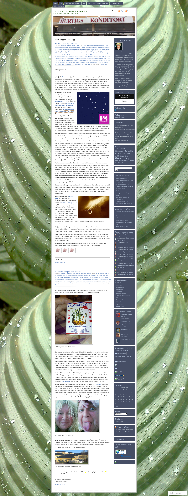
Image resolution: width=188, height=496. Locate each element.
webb (83, 64)
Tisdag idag (124, 339)
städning (100, 281)
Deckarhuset (119, 289)
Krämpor (78, 273)
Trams (131, 160)
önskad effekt (68, 47)
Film (123, 154)
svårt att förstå (59, 62)
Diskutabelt (63, 45)
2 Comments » (103, 64)
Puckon (89, 273)
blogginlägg (88, 47)
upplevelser (105, 62)
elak (80, 49)
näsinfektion (95, 279)
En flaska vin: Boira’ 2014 (122, 184)
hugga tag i (102, 51)
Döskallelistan (59, 6)
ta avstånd (69, 283)
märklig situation (97, 54)
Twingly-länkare (124, 427)
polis (100, 56)
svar (109, 60)
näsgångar (88, 279)
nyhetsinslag (80, 56)
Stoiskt (126, 160)
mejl (67, 56)
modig (70, 56)
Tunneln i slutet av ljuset (122, 201)
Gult (71, 273)
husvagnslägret (94, 277)
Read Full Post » (60, 262)
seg (68, 281)
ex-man (97, 49)
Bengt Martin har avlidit (122, 220)
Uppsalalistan (119, 304)
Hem (55, 3)
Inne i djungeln (119, 199)
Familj (68, 45)
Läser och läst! (116, 3)
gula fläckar (74, 277)
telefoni (87, 62)
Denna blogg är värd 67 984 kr (123, 356)
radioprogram (78, 58)
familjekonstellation (71, 51)
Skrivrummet (119, 299)
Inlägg (121, 11)
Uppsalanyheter (120, 306)
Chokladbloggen (120, 287)
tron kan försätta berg (84, 283)
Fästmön (64, 77)
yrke (86, 64)
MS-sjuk (74, 56)
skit (80, 60)
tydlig (100, 62)
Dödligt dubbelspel (120, 191)
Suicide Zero (119, 302)
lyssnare (83, 54)
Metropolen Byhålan (100, 3)
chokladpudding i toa (71, 275)
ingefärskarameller (103, 277)
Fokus (88, 51)
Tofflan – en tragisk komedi (70, 10)
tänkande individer (80, 62)
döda (85, 275)
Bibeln (106, 273)
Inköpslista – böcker (72, 3)
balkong (102, 273)
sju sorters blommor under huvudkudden (82, 281)
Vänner (120, 163)
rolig (105, 58)
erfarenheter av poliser (88, 49)
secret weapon (63, 281)
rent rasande (90, 58)
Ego (89, 3)
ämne (56, 47)
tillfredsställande (94, 62)
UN (84, 3)
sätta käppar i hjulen (60, 60)
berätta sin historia (80, 47)
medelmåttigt (58, 56)
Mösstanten (125, 318)
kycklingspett (70, 279)
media (63, 56)
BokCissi (124, 336)
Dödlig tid (123, 329)
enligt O (130, 329)
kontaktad (83, 53)
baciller (97, 273)
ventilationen (96, 283)
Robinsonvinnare (98, 58)
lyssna (78, 54)
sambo (108, 58)
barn (73, 47)
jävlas (56, 53)
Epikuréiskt (63, 273)
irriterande (108, 51)
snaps (95, 281)
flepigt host (102, 275)
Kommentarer (131, 11)
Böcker (122, 149)
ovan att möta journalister (91, 56)
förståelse (83, 51)
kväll (100, 53)
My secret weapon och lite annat (69, 271)
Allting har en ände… (121, 178)
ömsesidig (61, 47)
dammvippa (80, 275)
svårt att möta (66, 62)
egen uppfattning (74, 49)
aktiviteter (89, 45)
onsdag (100, 279)
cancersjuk (58, 49)
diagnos (67, 49)
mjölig (83, 279)
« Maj (116, 406)
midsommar (78, 279)
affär (85, 45)
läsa (103, 53)
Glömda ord (119, 291)
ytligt (89, 64)
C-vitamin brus (61, 275)
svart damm (63, 283)
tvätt (92, 283)
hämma (96, 51)
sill (70, 281)
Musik (127, 156)
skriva (83, 60)
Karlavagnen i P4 (63, 53)
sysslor (73, 62)
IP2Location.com (126, 456)
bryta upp (94, 47)
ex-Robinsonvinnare (104, 49)
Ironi (74, 273)
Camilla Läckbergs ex (103, 47)
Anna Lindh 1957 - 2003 (122, 226)
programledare (62, 58)
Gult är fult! (80, 277)
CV (61, 3)
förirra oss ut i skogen (93, 275)
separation (69, 60)
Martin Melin (89, 54)
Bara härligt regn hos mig (122, 197)
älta (107, 45)
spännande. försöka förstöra (99, 60)
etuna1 (119, 272)
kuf (97, 53)
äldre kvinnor (101, 45)
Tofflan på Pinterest (120, 117)
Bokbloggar (119, 285)
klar (69, 53)
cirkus (63, 49)
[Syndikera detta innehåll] (115, 427)
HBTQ (130, 154)
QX (117, 297)
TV (116, 163)
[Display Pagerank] (120, 361)
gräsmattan (67, 277)
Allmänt (117, 149)
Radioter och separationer (66, 43)
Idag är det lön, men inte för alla (124, 203)
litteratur (71, 54)
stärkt (104, 281)
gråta (92, 51)
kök (66, 279)
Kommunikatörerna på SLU (123, 295)
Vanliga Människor (59, 64)
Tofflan (119, 233)
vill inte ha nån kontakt (75, 64)
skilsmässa (75, 60)
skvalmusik (88, 60)
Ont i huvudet (124, 334)
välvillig (67, 64)
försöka (78, 51)
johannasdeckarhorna (123, 258)
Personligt (73, 45)
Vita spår (125, 242)
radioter (84, 58)
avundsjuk (95, 45)
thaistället (75, 283)
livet (75, 54)
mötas (104, 54)
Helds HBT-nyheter (121, 293)
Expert (56, 51)
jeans (62, 279)
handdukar (86, 277)
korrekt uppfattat (91, 53)
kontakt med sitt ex (76, 53)
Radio (77, 45)
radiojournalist (70, 58)
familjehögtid (62, 51)
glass (61, 277)
